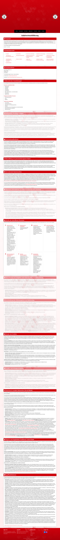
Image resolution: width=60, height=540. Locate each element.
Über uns (31, 534)
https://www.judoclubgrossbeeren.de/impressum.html (15, 77)
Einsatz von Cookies (19, 59)
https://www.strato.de (8, 330)
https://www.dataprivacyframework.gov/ (31, 184)
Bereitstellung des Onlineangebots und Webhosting (9, 60)
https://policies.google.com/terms (31, 471)
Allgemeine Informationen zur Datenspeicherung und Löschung (30, 56)
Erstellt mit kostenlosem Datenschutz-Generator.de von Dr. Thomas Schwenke (13, 525)
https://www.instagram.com (11, 420)
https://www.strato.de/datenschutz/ (22, 330)
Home (31, 531)
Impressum (27, 539)
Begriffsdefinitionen (8, 62)
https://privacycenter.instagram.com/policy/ (28, 420)
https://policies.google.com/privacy (20, 471)
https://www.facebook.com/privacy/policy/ (10, 424)
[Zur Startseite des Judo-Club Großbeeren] (4, 16)
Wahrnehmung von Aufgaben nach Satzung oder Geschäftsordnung (50, 56)
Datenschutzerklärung (31, 539)
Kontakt (31, 535)
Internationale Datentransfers (20, 55)
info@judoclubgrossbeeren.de (13, 75)
